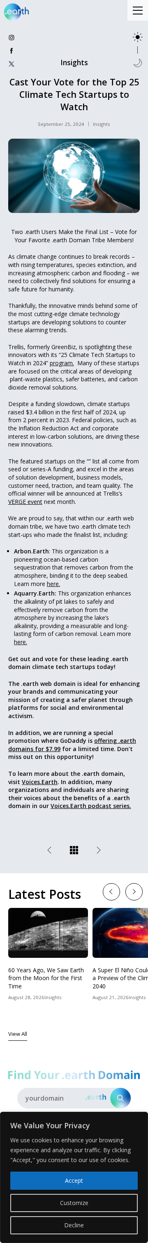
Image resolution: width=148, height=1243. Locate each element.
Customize (74, 1203)
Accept (74, 1180)
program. (62, 363)
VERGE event (25, 502)
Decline (74, 1225)
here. (53, 584)
